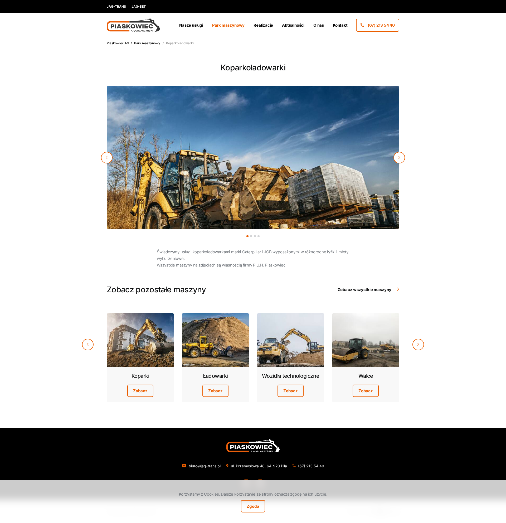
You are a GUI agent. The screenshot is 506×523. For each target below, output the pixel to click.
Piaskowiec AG (118, 43)
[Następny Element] (399, 157)
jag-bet (139, 6)
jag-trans (116, 6)
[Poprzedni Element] (107, 157)
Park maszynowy (147, 43)
